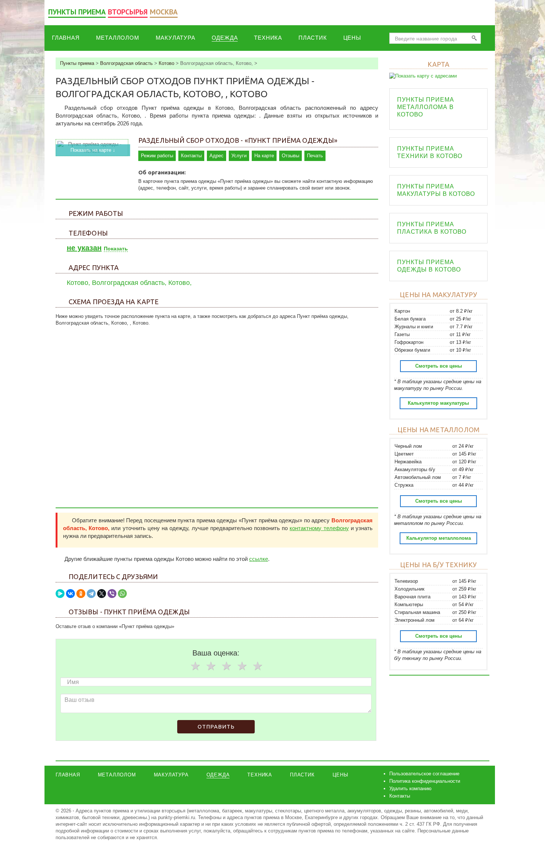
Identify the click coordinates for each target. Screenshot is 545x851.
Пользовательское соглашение (424, 773)
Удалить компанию (410, 788)
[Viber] (112, 593)
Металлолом (117, 37)
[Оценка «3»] (226, 666)
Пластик (312, 37)
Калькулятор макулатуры (438, 403)
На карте (264, 155)
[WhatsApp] (122, 593)
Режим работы (157, 155)
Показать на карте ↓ (92, 150)
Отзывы (290, 155)
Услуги (239, 155)
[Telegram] (91, 593)
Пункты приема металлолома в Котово (425, 107)
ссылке (258, 559)
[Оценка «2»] (210, 666)
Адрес (216, 155)
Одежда (225, 37)
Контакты (191, 155)
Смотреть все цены (438, 366)
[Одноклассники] (80, 593)
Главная (66, 37)
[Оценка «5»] (257, 666)
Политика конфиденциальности (424, 781)
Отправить (216, 726)
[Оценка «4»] (242, 666)
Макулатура (175, 37)
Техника (268, 37)
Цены (352, 37)
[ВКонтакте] (70, 593)
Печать (315, 155)
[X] (101, 593)
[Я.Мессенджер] (60, 593)
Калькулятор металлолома (438, 538)
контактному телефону (319, 528)
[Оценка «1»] (195, 666)
